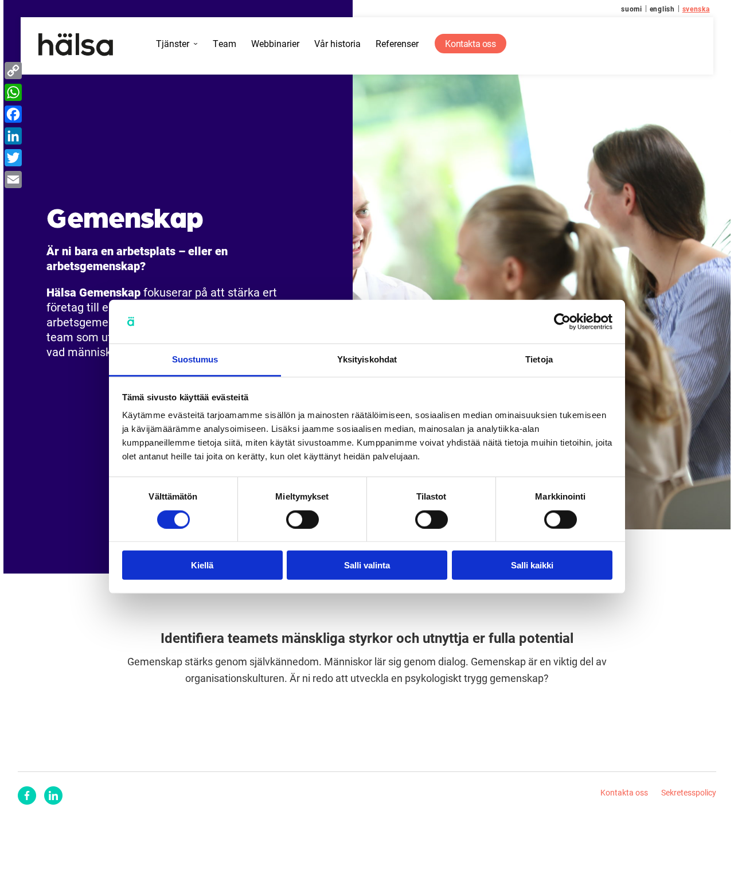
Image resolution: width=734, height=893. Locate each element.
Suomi (631, 8)
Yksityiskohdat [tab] (367, 359)
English (662, 8)
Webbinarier (275, 43)
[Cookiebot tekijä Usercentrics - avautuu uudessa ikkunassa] (562, 321)
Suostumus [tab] (195, 359)
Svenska (696, 8)
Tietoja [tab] (539, 359)
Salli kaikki (532, 565)
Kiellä (202, 565)
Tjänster (172, 43)
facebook (27, 795)
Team (224, 43)
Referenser (397, 43)
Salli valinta (367, 565)
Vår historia (337, 43)
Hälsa (75, 44)
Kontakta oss (470, 43)
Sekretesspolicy (688, 792)
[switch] (302, 519)
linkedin (53, 795)
